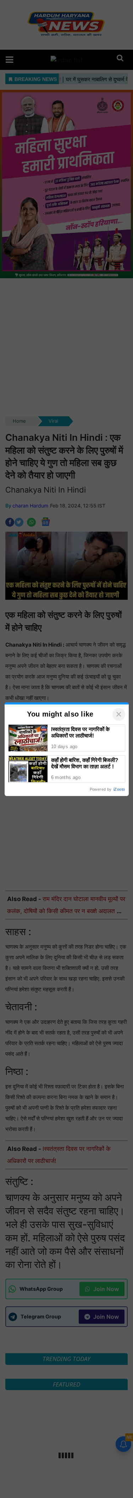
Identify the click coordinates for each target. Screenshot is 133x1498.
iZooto (119, 789)
